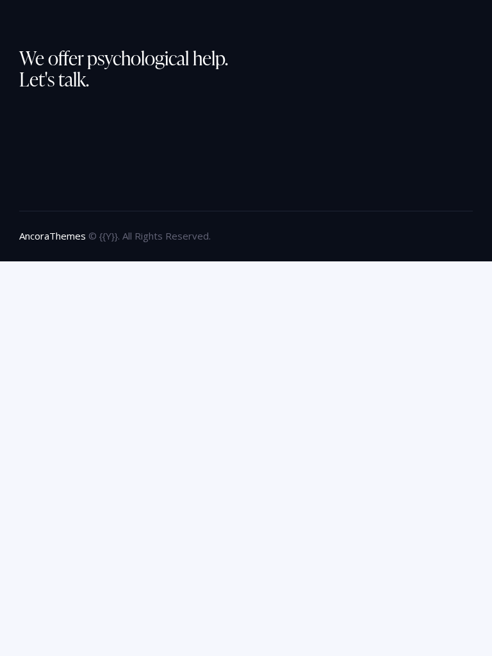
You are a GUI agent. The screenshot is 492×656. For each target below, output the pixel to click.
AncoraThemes (52, 235)
